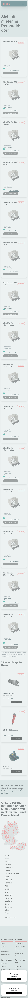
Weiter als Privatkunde (14, 978)
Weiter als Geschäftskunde (14, 993)
